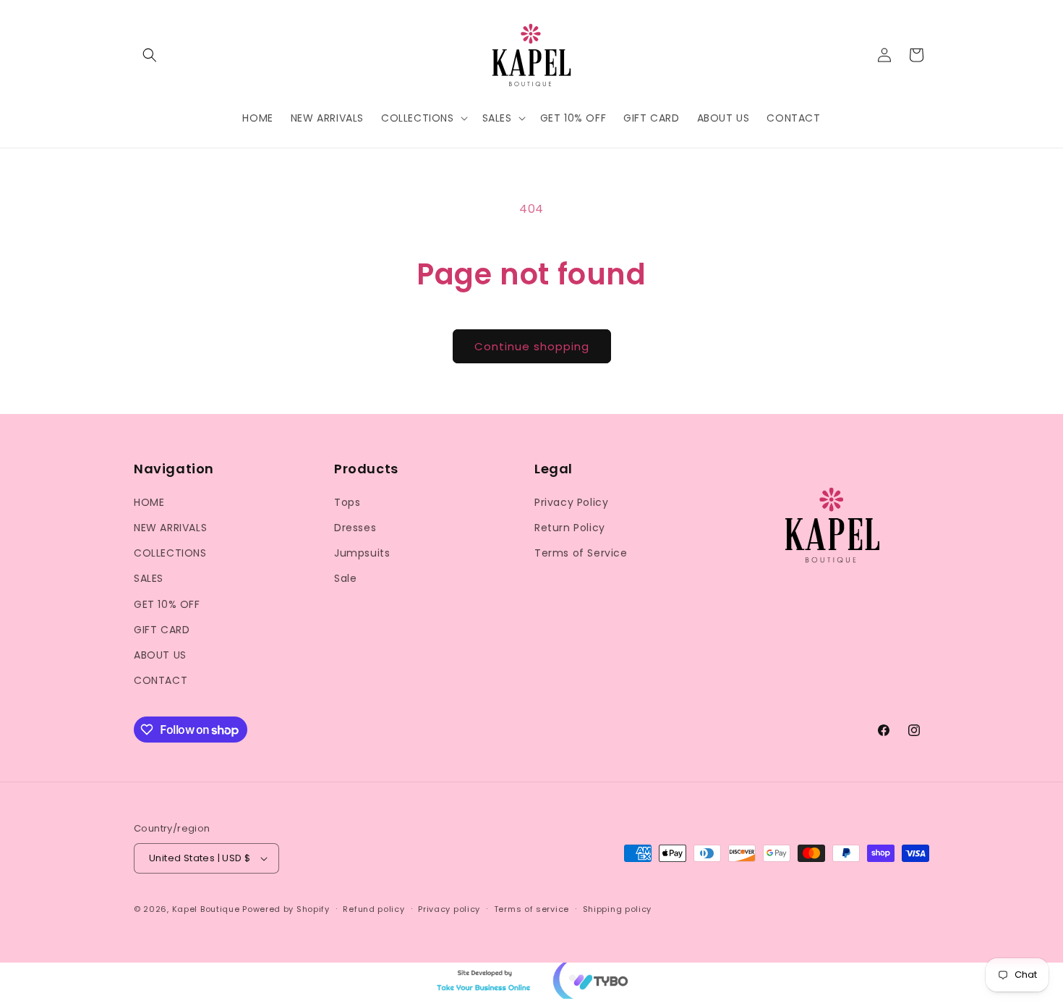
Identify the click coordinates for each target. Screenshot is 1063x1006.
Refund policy (373, 909)
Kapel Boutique (206, 909)
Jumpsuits (362, 553)
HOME (149, 502)
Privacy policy (449, 909)
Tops (347, 502)
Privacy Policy (571, 502)
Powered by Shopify (286, 909)
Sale (345, 578)
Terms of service (531, 909)
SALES (148, 578)
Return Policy (569, 527)
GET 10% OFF (167, 604)
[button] (150, 55)
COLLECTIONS (170, 553)
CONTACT (160, 680)
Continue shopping (531, 346)
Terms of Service (581, 553)
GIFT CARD (161, 629)
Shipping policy (617, 909)
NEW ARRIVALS (170, 527)
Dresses (355, 527)
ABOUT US (160, 655)
